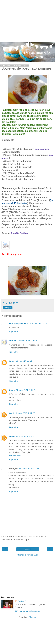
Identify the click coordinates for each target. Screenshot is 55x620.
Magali (12, 361)
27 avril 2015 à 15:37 (25, 436)
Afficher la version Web (27, 555)
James (12, 436)
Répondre (13, 331)
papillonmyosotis (17, 323)
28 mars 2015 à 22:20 (27, 340)
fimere (12, 390)
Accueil (28, 549)
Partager (7, 308)
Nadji (11, 413)
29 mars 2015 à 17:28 (25, 413)
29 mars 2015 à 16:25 (26, 390)
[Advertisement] (28, 22)
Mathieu (13, 340)
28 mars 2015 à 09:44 (37, 323)
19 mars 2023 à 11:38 (29, 468)
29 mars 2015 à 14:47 (26, 361)
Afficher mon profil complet (27, 611)
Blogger (32, 617)
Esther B (22, 601)
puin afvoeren (15, 455)
